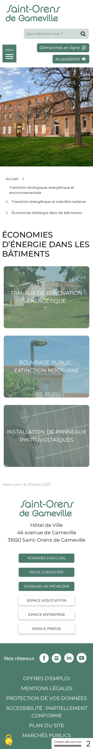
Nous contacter (46, 572)
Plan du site (46, 725)
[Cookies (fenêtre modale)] (8, 740)
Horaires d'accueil (46, 558)
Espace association (46, 600)
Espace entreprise (46, 614)
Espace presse (46, 628)
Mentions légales (46, 688)
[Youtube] (83, 657)
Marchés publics (46, 735)
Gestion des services (67, 742)
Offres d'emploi (46, 678)
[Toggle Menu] (9, 52)
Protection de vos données (46, 698)
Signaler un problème (46, 586)
